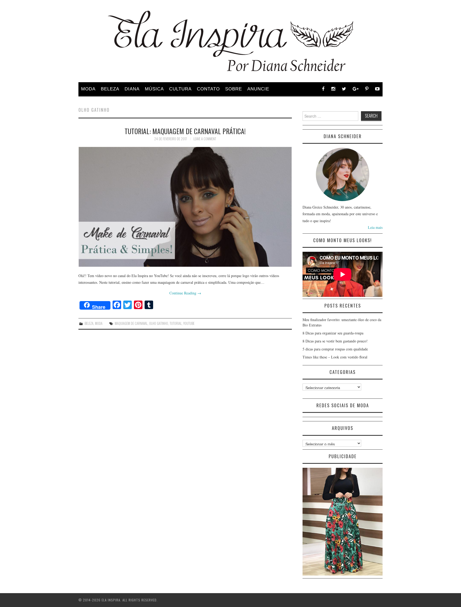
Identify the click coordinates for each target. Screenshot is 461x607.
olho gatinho (158, 323)
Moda (88, 88)
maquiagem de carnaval (131, 323)
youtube (188, 323)
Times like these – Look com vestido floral (335, 357)
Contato (208, 88)
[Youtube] (377, 88)
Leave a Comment (204, 138)
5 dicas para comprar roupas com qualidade (335, 349)
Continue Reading (185, 292)
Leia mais (375, 227)
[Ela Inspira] (230, 41)
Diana (132, 88)
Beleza (110, 88)
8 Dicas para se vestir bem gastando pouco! (335, 341)
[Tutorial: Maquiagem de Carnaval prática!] (185, 207)
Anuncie (258, 88)
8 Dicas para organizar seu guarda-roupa (333, 333)
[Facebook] (323, 88)
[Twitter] (344, 88)
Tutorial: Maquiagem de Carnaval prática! (185, 131)
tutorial (176, 323)
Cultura (180, 88)
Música (154, 88)
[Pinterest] (367, 88)
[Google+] (355, 88)
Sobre (233, 88)
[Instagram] (333, 88)
